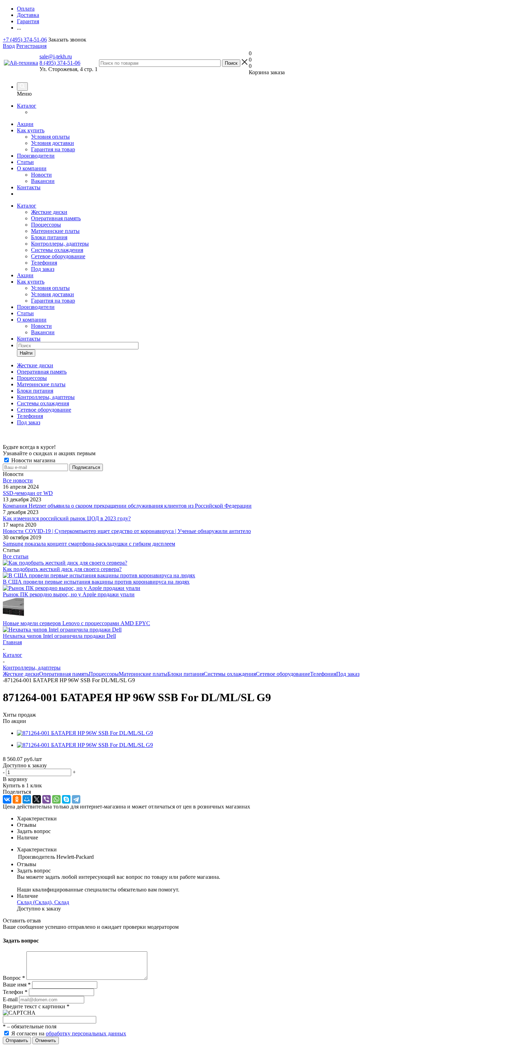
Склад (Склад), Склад (43, 902)
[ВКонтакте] (7, 799)
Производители (36, 156)
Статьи (25, 162)
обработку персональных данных (86, 1033)
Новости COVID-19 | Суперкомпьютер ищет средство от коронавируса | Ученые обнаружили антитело (127, 531)
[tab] (266, 819)
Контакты (29, 187)
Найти (26, 353)
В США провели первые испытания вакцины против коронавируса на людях (96, 582)
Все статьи (16, 556)
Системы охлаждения (57, 250)
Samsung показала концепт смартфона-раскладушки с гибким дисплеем (89, 544)
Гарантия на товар (53, 149)
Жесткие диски (49, 212)
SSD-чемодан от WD (28, 493)
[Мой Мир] (27, 799)
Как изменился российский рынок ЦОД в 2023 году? (67, 518)
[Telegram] (76, 799)
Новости (41, 175)
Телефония (44, 263)
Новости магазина (32, 460)
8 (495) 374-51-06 (59, 63)
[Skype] (66, 799)
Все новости (18, 480)
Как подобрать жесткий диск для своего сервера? (62, 569)
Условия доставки (52, 143)
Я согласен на (68, 1033)
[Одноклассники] (17, 799)
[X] (36, 799)
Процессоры (46, 225)
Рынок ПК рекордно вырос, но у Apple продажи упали (69, 594)
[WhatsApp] (56, 799)
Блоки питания (49, 237)
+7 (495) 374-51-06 (25, 40)
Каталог (26, 106)
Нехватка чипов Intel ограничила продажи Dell (59, 636)
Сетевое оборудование (58, 256)
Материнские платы (55, 231)
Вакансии (43, 181)
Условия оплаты (50, 137)
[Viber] (46, 799)
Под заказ (42, 269)
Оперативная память (56, 218)
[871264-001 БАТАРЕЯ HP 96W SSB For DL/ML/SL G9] (85, 733)
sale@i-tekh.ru (55, 56)
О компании (32, 168)
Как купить (30, 130)
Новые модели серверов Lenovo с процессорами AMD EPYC (76, 623)
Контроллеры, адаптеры (60, 244)
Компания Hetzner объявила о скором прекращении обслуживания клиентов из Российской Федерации (127, 506)
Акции (25, 124)
